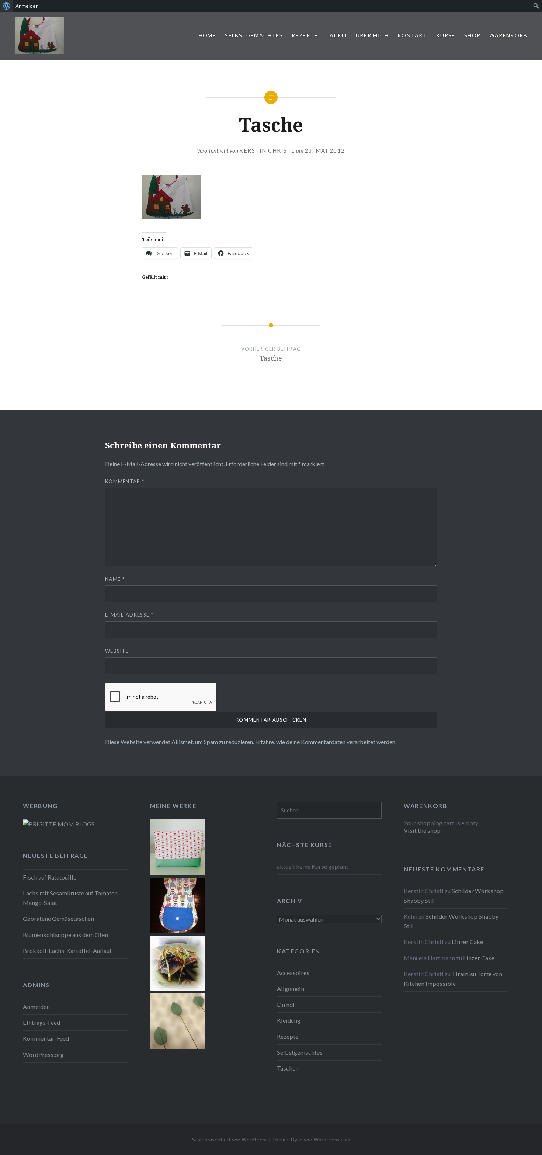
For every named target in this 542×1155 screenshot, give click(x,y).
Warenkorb (508, 35)
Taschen (288, 1068)
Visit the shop (422, 830)
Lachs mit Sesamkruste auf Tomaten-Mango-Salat (71, 897)
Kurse (445, 35)
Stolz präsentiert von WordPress (230, 1139)
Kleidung (288, 1020)
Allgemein (290, 988)
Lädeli (337, 35)
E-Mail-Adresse (129, 615)
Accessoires (293, 972)
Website (117, 651)
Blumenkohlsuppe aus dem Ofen (65, 934)
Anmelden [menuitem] (27, 6)
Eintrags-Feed (41, 1022)
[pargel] (177, 988)
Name (115, 579)
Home (207, 35)
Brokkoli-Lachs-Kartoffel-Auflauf (67, 950)
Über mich (372, 35)
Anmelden (36, 1006)
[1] (177, 872)
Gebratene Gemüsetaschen (58, 918)
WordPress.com (331, 1139)
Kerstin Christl (267, 150)
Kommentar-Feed (46, 1038)
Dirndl (286, 1004)
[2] (177, 930)
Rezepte (305, 35)
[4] (177, 1046)
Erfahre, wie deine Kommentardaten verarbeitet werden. (325, 741)
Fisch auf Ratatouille (49, 877)
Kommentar (124, 481)
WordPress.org (43, 1054)
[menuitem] (6, 6)
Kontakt (412, 35)
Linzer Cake (467, 941)
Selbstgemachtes (254, 35)
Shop (472, 35)
